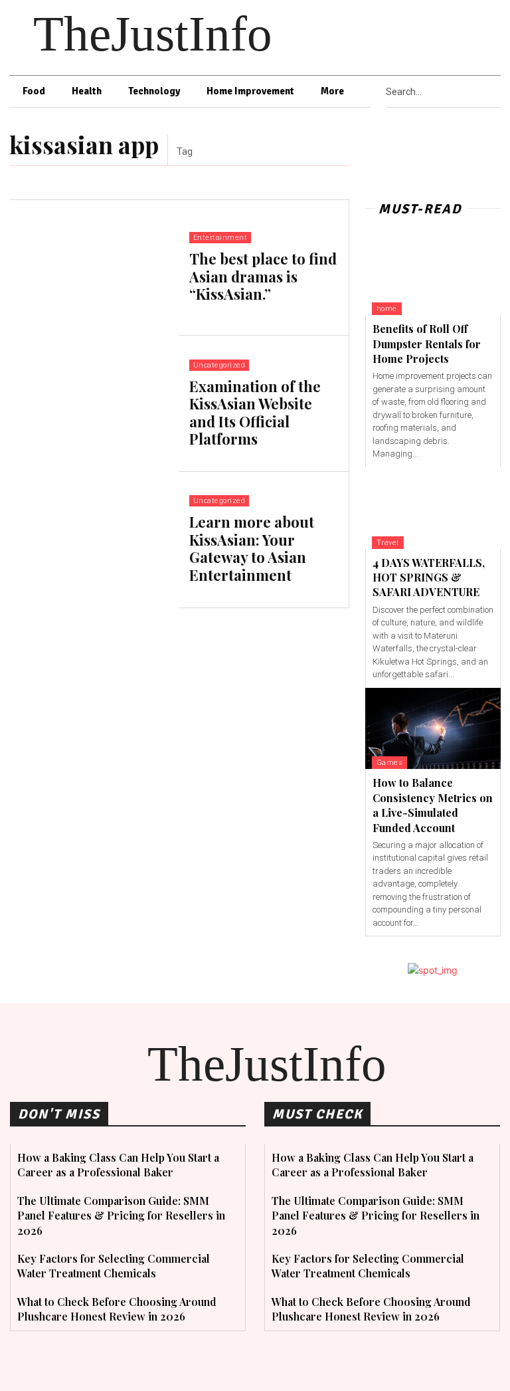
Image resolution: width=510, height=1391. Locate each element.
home (387, 308)
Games (390, 762)
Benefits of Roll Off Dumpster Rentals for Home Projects (427, 344)
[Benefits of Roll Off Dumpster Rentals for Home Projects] (433, 275)
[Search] (497, 92)
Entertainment (220, 237)
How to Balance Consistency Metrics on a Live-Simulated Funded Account (433, 805)
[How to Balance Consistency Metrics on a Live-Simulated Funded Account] (433, 729)
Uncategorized (219, 365)
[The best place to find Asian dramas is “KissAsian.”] (94, 268)
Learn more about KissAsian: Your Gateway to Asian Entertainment (251, 548)
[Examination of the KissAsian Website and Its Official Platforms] (94, 404)
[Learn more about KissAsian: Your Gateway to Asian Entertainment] (94, 540)
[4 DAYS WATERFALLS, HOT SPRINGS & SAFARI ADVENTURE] (433, 508)
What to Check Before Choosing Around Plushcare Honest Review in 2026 (116, 1309)
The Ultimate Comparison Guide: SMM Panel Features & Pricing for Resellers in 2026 (121, 1215)
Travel (388, 542)
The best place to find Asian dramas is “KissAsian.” (263, 276)
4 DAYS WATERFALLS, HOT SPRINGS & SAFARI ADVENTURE (429, 577)
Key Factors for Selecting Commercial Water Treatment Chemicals (113, 1265)
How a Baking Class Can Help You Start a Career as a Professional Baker (118, 1164)
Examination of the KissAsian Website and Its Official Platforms (255, 412)
